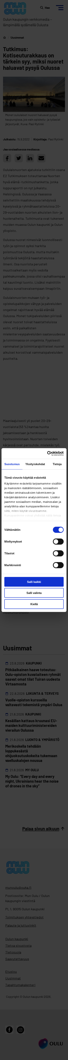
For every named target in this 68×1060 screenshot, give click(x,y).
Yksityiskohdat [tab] (35, 464)
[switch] (58, 541)
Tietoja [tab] (57, 464)
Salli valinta (34, 592)
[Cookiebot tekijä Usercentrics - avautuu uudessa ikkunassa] (48, 453)
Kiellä (34, 604)
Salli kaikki (34, 581)
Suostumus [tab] (12, 464)
